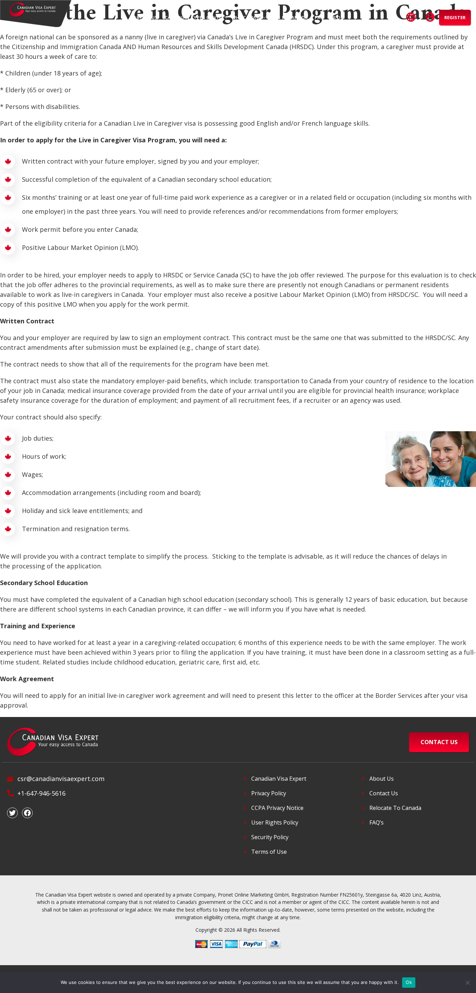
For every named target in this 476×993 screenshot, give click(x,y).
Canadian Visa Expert (278, 778)
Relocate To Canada (395, 808)
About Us (381, 778)
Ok (409, 982)
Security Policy (270, 837)
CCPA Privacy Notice (277, 808)
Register (455, 17)
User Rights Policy (274, 822)
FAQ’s (376, 822)
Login (430, 17)
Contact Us (383, 793)
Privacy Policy (268, 793)
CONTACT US (439, 742)
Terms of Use (269, 852)
